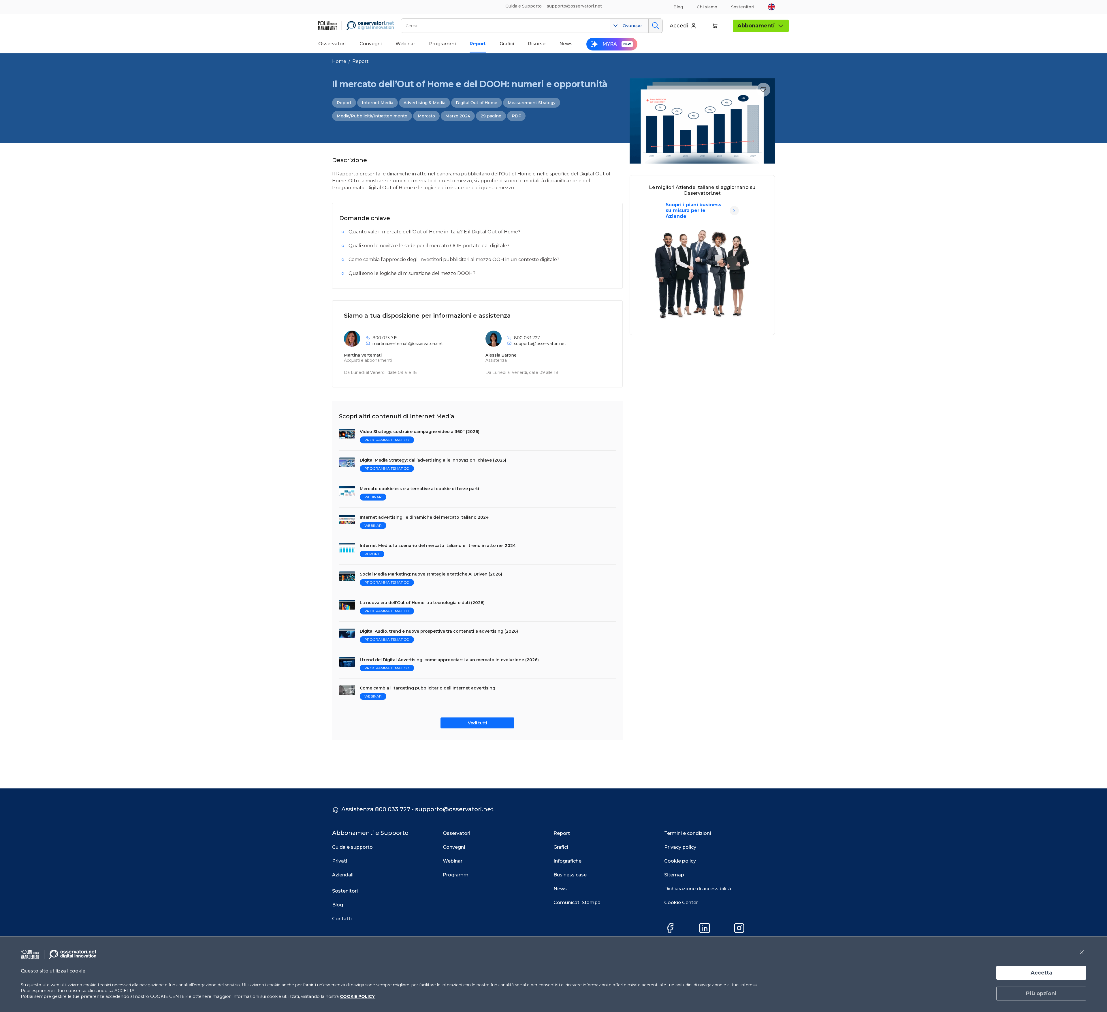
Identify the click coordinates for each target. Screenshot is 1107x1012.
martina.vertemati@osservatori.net (407, 343)
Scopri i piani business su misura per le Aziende (693, 210)
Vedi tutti (477, 723)
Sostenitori (742, 7)
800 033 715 (384, 337)
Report (360, 61)
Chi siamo (707, 7)
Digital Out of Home (476, 102)
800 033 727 (527, 337)
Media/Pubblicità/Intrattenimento (372, 116)
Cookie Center (681, 902)
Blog (678, 7)
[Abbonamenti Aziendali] (734, 210)
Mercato (426, 116)
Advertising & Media (424, 102)
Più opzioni (1041, 993)
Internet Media (377, 102)
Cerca (655, 26)
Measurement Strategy (532, 102)
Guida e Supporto (523, 6)
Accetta (1041, 973)
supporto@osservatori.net (540, 343)
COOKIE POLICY (357, 996)
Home (339, 61)
